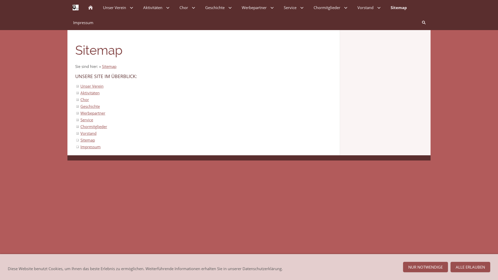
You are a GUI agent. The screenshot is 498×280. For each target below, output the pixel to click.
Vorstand (88, 133)
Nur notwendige (425, 267)
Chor (84, 99)
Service (86, 119)
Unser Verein (91, 86)
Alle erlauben (470, 267)
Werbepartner (92, 113)
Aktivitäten (90, 92)
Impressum (90, 146)
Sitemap (109, 66)
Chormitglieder (93, 126)
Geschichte (90, 106)
